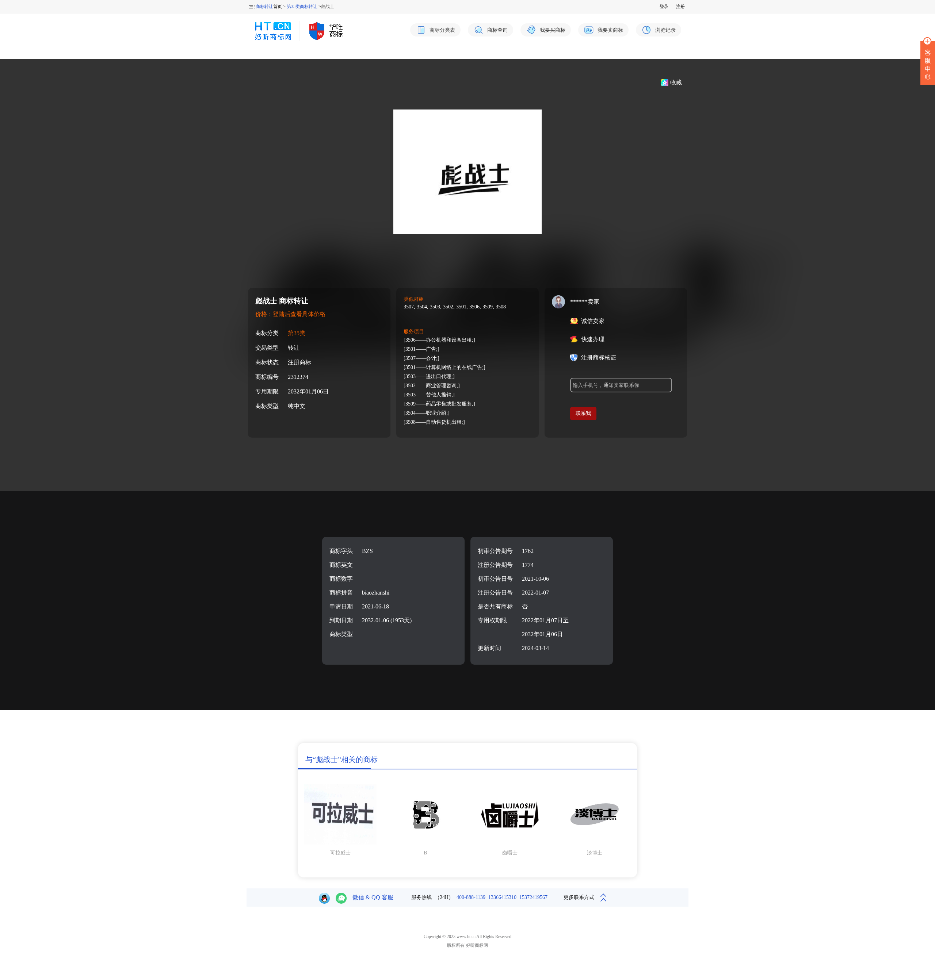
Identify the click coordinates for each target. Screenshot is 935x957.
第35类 (296, 333)
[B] (425, 843)
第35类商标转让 (302, 6)
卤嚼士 (510, 853)
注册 (680, 6)
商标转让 (264, 6)
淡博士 (594, 853)
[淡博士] (594, 843)
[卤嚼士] (510, 843)
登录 (664, 6)
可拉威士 (340, 853)
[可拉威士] (340, 843)
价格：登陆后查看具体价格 (290, 314)
